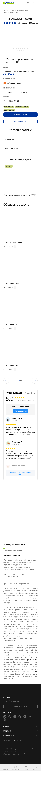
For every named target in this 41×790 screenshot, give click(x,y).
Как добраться (8, 73)
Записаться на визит (20, 114)
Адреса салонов (20, 706)
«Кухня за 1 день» (29, 671)
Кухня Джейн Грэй (10, 283)
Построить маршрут (20, 121)
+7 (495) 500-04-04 (11, 701)
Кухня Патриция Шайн (12, 242)
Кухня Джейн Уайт (10, 365)
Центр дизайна (9, 110)
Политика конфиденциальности (13, 759)
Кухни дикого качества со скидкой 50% (19, 195)
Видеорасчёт (8, 107)
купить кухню (32, 660)
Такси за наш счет (22, 107)
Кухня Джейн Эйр (10, 324)
